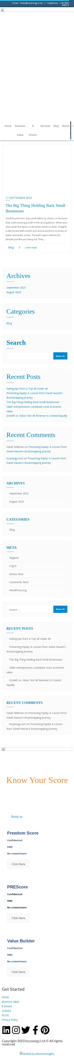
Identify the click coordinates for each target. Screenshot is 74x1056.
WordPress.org (18, 590)
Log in (13, 566)
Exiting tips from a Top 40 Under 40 (27, 388)
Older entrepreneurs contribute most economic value (35, 670)
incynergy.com (14, 458)
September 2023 (16, 287)
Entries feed (16, 574)
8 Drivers (33, 130)
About (65, 126)
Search (16, 342)
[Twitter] (25, 1030)
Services (45, 126)
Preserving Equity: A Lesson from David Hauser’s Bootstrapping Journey (36, 649)
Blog (56, 126)
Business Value (20, 130)
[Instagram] (15, 1030)
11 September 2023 (19, 197)
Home (8, 126)
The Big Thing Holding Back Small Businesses (32, 402)
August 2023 (13, 292)
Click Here (18, 864)
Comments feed (18, 582)
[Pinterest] (45, 1030)
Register (14, 557)
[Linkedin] (6, 1030)
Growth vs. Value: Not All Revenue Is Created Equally (36, 415)
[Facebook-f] (35, 1030)
